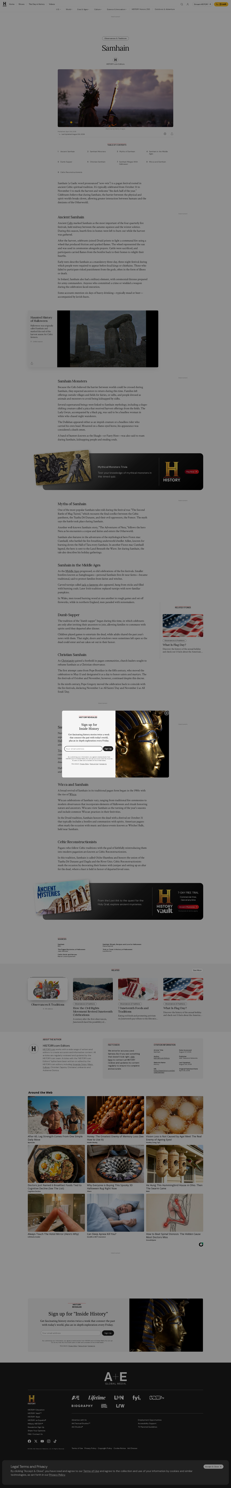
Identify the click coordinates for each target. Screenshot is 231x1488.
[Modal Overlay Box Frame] (115, 744)
